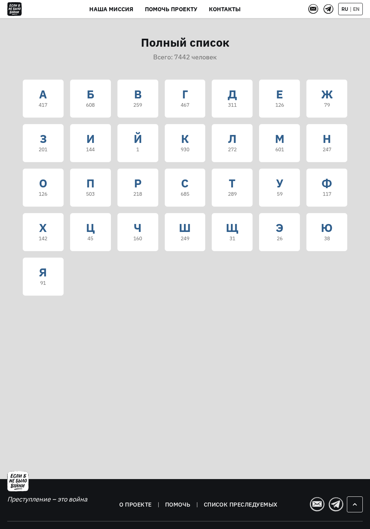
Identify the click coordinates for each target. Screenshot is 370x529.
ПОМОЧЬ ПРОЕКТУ (171, 9)
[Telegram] (328, 9)
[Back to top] (355, 504)
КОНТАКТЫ (225, 9)
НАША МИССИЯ (111, 9)
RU (344, 9)
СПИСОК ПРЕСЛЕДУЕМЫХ (241, 504)
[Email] (313, 9)
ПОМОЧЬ (177, 504)
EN (356, 9)
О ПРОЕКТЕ (135, 504)
